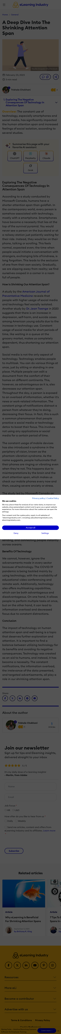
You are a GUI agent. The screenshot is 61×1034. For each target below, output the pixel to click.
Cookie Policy (53, 498)
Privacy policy (38, 498)
